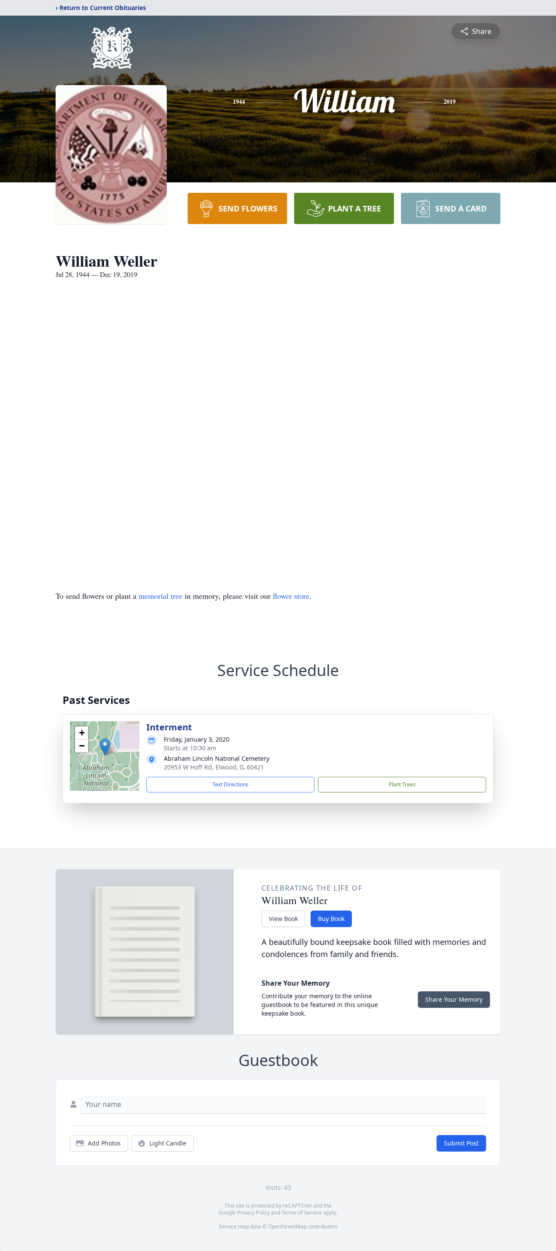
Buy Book (331, 918)
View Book (283, 918)
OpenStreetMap (287, 1226)
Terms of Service (301, 1212)
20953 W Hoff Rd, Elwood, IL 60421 (214, 767)
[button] (104, 747)
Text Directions (230, 784)
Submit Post (461, 1143)
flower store (291, 596)
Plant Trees (402, 784)
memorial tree (160, 596)
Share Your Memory (454, 999)
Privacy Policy (253, 1212)
